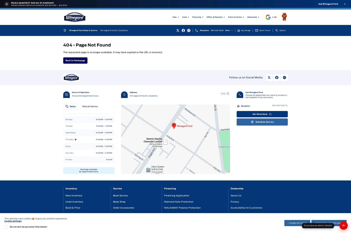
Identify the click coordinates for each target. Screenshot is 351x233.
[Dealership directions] (175, 139)
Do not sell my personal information (28, 227)
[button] (244, 30)
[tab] (70, 106)
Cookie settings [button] (13, 221)
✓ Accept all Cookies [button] (297, 223)
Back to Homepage (75, 60)
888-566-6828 (217, 30)
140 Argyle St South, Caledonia (114, 30)
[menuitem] (176, 17)
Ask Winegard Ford (328, 4)
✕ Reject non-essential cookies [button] (329, 223)
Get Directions (262, 115)
